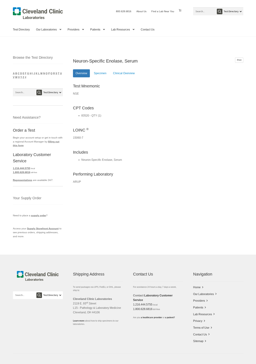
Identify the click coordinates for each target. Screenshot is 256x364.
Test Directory (21, 29)
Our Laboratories (46, 29)
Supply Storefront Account (43, 228)
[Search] (219, 11)
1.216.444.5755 (21, 168)
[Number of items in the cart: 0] (180, 10)
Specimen (100, 73)
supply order (38, 215)
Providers (73, 29)
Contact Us (147, 29)
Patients (95, 29)
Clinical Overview (124, 73)
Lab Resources (120, 29)
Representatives (22, 180)
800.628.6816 (123, 11)
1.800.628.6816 (21, 172)
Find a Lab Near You (162, 11)
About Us (141, 11)
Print (239, 60)
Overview (81, 73)
